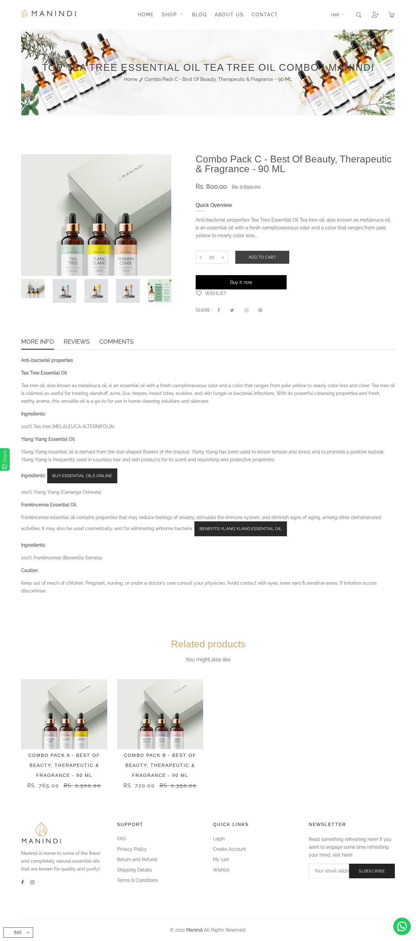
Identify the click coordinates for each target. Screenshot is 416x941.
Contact (265, 14)
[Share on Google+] (246, 310)
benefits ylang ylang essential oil (241, 528)
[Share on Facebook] (218, 310)
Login (219, 838)
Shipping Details (134, 869)
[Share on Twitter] (232, 310)
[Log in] (370, 12)
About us (229, 14)
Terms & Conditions (137, 880)
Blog (199, 14)
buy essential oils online (82, 475)
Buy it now (241, 282)
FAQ (121, 838)
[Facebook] (22, 882)
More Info (37, 342)
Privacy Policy (132, 849)
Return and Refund (137, 859)
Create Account (229, 849)
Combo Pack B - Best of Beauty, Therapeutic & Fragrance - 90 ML (160, 765)
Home (146, 14)
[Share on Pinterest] (260, 310)
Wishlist (221, 869)
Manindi (194, 930)
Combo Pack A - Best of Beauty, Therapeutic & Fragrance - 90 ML (64, 765)
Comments (116, 342)
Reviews (77, 342)
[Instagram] (32, 882)
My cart (221, 859)
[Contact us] (402, 926)
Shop (170, 14)
